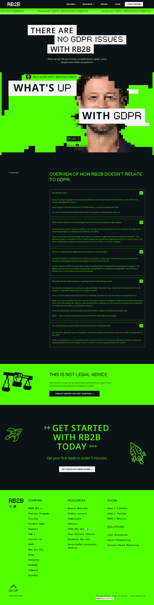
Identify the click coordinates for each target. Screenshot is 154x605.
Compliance (74, 518)
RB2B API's (35, 508)
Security (33, 560)
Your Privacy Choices (81, 534)
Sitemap (33, 575)
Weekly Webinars (78, 508)
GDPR (31, 544)
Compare (33, 570)
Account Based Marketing (123, 545)
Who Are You (35, 549)
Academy (33, 565)
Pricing (33, 518)
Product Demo (36, 524)
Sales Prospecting (118, 540)
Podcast (72, 524)
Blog (31, 555)
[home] (14, 4)
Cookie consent (77, 513)
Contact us (35, 539)
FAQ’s (31, 534)
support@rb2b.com (137, 596)
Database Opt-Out (79, 539)
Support (33, 529)
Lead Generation (117, 535)
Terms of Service (119, 596)
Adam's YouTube (116, 513)
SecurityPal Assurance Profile (82, 546)
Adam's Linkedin (117, 508)
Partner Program (38, 513)
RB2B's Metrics (116, 518)
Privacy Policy (103, 596)
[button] (71, 4)
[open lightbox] (74, 138)
